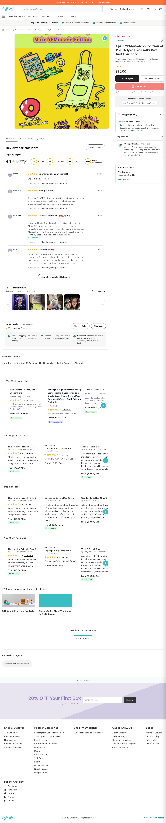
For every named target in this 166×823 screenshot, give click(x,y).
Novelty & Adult (41, 769)
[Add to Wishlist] (39, 446)
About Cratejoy (119, 732)
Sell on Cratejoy (127, 9)
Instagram (11, 789)
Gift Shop (71, 16)
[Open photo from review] (20, 302)
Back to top (83, 680)
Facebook (11, 786)
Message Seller (80, 326)
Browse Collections (13, 743)
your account (139, 130)
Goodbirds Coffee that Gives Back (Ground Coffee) (98, 498)
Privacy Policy (152, 736)
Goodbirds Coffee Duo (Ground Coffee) (61, 498)
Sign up (129, 700)
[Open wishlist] (154, 9)
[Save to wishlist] (161, 40)
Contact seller (125, 125)
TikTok (9, 800)
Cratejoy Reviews (12, 747)
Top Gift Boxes (11, 732)
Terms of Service (154, 732)
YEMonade (119, 41)
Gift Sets (60, 16)
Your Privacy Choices (154, 817)
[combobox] (62, 9)
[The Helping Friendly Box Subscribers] (27, 405)
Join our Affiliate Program (124, 743)
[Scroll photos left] (8, 302)
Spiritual (38, 761)
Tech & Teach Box (90, 446)
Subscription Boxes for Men (47, 736)
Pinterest (11, 797)
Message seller (124, 179)
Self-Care (38, 758)
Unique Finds (40, 772)
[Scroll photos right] (103, 302)
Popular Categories (46, 727)
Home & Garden (41, 765)
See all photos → (98, 291)
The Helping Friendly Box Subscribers (25, 446)
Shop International (85, 727)
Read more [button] (33, 237)
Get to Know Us (122, 727)
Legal (149, 727)
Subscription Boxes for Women (17, 664)
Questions (41, 139)
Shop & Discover (14, 727)
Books (37, 751)
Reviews (10, 139)
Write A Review (95, 148)
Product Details (26, 139)
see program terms (132, 155)
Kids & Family (40, 740)
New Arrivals (47, 16)
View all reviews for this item (54, 277)
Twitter (10, 793)
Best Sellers (33, 16)
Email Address (91, 699)
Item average (21, 161)
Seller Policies (152, 740)
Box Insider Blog (12, 736)
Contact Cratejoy (120, 747)
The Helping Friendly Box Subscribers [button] (54, 183)
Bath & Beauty (41, 754)
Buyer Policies (152, 743)
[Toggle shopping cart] (161, 9)
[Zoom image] (104, 38)
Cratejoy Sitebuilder (121, 740)
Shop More (98, 326)
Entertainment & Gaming (46, 743)
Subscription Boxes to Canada (88, 732)
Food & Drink (40, 747)
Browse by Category (15, 16)
